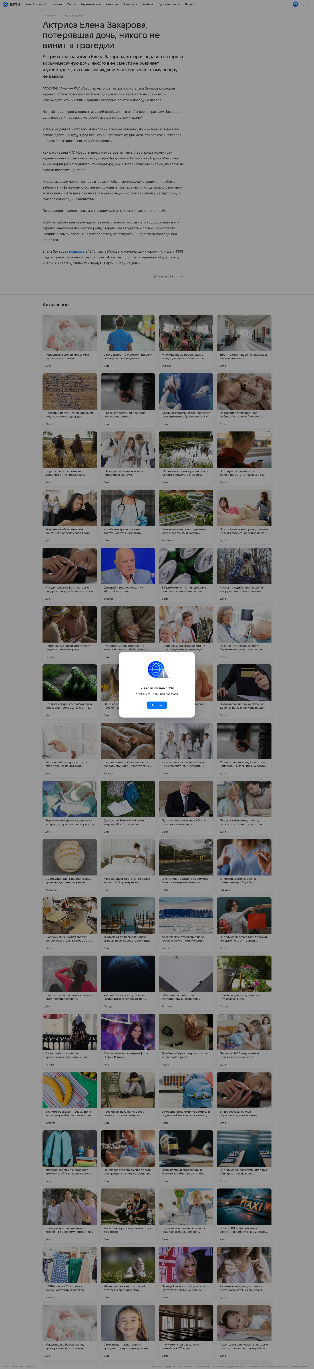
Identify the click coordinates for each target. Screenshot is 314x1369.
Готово (157, 705)
